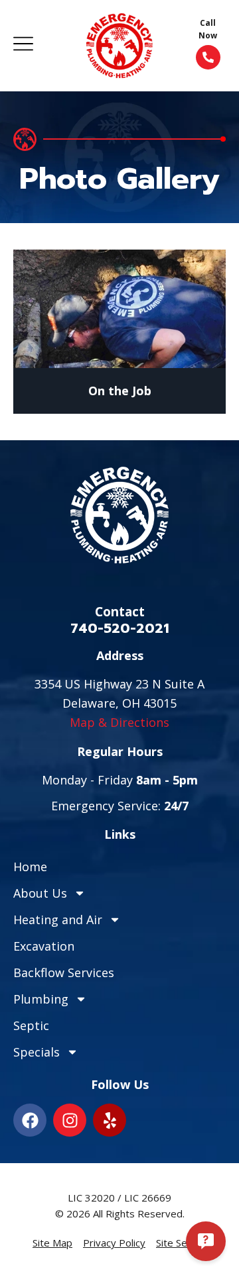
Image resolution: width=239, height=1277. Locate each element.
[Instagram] (69, 1120)
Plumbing (40, 999)
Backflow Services (63, 972)
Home (30, 867)
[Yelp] (109, 1120)
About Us (40, 893)
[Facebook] (29, 1120)
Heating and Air (57, 919)
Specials (36, 1052)
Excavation (43, 946)
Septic (31, 1025)
